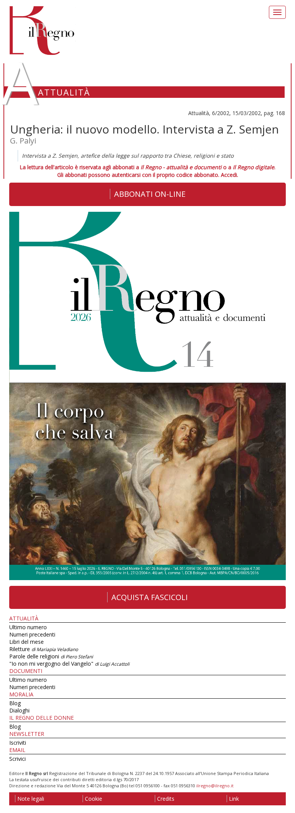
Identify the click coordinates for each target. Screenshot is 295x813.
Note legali (30, 798)
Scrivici (17, 758)
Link (234, 798)
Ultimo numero (28, 627)
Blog (15, 703)
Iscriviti (17, 742)
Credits (165, 798)
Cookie (93, 798)
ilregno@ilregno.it (215, 785)
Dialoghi (19, 710)
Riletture (43, 649)
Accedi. (229, 174)
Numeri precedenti (32, 634)
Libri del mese (26, 641)
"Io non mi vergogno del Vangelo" (69, 663)
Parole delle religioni (51, 656)
